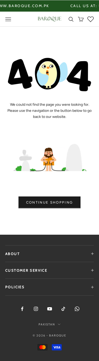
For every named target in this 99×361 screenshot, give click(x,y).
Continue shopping (49, 202)
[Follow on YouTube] (49, 308)
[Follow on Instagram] (36, 308)
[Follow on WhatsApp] (77, 308)
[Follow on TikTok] (63, 308)
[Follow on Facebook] (22, 308)
